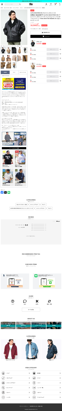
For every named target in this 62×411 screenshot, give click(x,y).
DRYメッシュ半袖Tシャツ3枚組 (18, 166)
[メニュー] (2, 4)
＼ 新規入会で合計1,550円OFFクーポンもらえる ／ (31, 1)
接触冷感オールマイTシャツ (6, 184)
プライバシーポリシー (23, 406)
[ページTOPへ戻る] (60, 408)
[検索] (20, 4)
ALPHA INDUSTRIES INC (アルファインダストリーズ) (32, 7)
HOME (2, 7)
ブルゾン (21, 7)
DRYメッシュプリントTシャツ (6, 166)
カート (55, 5)
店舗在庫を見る (46, 32)
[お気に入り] (60, 49)
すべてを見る (31, 309)
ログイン (46, 5)
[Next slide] (26, 27)
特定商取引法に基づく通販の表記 (36, 406)
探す (60, 5)
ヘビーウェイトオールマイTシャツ (18, 184)
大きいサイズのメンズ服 (7, 7)
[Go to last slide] (2, 27)
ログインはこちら (45, 28)
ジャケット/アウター (16, 7)
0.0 (26, 225)
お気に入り (51, 5)
